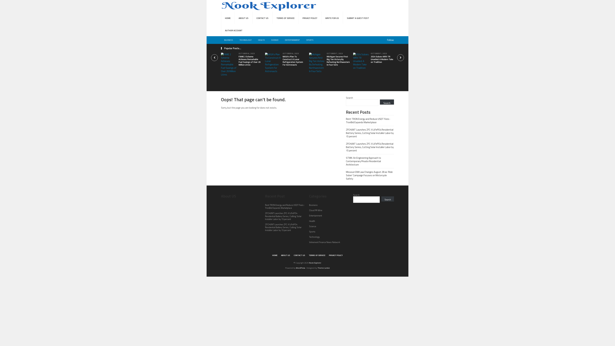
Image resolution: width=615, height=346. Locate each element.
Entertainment (292, 39)
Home (228, 18)
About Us (243, 18)
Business (228, 39)
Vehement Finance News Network (324, 242)
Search (349, 98)
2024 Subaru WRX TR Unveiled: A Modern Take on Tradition (382, 59)
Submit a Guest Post (358, 18)
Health (261, 39)
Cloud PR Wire (315, 210)
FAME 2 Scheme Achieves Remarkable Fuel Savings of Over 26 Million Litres (249, 60)
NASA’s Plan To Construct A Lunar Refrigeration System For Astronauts (293, 60)
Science (275, 39)
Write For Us (332, 18)
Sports (309, 39)
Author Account (233, 30)
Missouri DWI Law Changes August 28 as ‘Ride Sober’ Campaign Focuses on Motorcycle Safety (369, 175)
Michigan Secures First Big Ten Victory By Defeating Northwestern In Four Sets (338, 60)
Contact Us (262, 18)
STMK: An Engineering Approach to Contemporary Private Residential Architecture (363, 161)
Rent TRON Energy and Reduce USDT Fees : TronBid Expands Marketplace (368, 120)
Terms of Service (285, 18)
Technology (245, 39)
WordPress (300, 267)
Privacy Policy (310, 18)
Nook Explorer (315, 262)
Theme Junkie (324, 267)
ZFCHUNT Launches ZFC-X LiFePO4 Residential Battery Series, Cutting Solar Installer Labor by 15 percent (370, 133)
